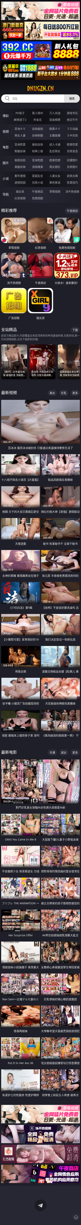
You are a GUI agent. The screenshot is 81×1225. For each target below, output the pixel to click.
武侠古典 (72, 176)
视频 (6, 131)
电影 (6, 147)
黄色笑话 (54, 182)
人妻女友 (54, 176)
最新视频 (9, 392)
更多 (75, 393)
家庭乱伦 (37, 176)
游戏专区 (72, 113)
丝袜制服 (37, 135)
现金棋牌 (54, 119)
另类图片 (72, 167)
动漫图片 (72, 160)
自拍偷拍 (37, 129)
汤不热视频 (72, 191)
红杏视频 (20, 198)
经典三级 (37, 151)
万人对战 (54, 113)
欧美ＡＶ (54, 129)
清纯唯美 (37, 167)
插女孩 (20, 191)
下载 (75, 330)
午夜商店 (37, 191)
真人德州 (37, 113)
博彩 (6, 116)
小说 (6, 178)
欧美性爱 (72, 144)
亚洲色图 (37, 160)
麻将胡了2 (20, 119)
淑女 (63, 752)
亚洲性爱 (20, 144)
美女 (52, 393)
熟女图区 (54, 167)
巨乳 (63, 393)
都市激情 (20, 176)
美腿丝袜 (20, 167)
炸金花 (37, 119)
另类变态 (72, 151)
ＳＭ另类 (72, 135)
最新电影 (9, 752)
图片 (6, 163)
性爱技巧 (72, 182)
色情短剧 (37, 198)
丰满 (52, 752)
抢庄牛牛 (72, 119)
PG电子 (20, 113)
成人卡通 (54, 144)
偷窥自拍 (20, 160)
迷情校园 (20, 182)
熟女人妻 (20, 135)
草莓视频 (54, 191)
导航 (6, 194)
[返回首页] (76, 1217)
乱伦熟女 (54, 151)
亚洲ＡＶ (20, 129)
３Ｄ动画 (72, 129)
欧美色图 (54, 160)
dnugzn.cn (40, 88)
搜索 (72, 98)
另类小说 (37, 182)
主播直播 (54, 135)
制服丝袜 (20, 151)
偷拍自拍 (37, 144)
